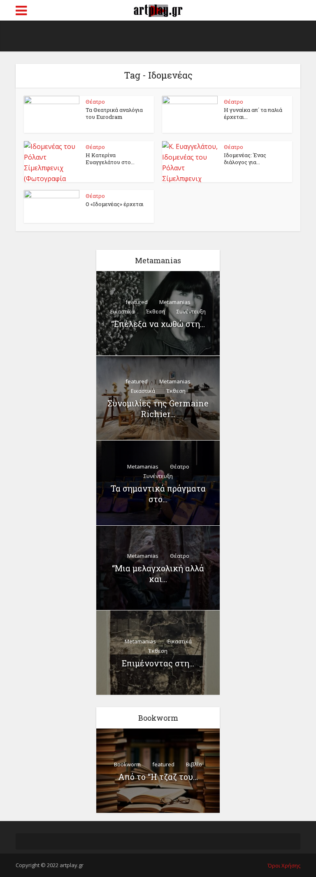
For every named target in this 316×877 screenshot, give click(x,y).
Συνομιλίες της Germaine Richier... (158, 408)
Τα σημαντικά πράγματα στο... (158, 493)
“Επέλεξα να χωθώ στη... (158, 323)
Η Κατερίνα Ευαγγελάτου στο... (110, 158)
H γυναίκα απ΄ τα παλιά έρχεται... (253, 113)
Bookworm (127, 764)
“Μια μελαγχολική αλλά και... (158, 573)
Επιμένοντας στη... (158, 663)
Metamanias (175, 302)
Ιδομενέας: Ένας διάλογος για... (245, 158)
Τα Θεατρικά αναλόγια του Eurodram (114, 113)
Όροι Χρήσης (284, 865)
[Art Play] (158, 9)
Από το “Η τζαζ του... (158, 776)
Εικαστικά (122, 311)
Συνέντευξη (191, 311)
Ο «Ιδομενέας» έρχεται (115, 204)
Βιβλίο (194, 764)
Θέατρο (95, 101)
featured (136, 302)
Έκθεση (155, 311)
